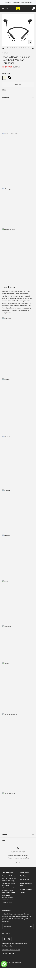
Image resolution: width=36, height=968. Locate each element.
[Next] (33, 48)
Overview (5, 97)
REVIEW (5, 840)
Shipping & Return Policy (26, 884)
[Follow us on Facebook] (4, 939)
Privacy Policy (24, 879)
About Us (23, 876)
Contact (22, 893)
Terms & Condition (26, 889)
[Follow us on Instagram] (9, 939)
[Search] (7, 8)
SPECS (4, 835)
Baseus (5, 53)
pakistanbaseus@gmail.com (11, 950)
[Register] (31, 926)
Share (4, 90)
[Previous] (3, 48)
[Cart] (33, 9)
